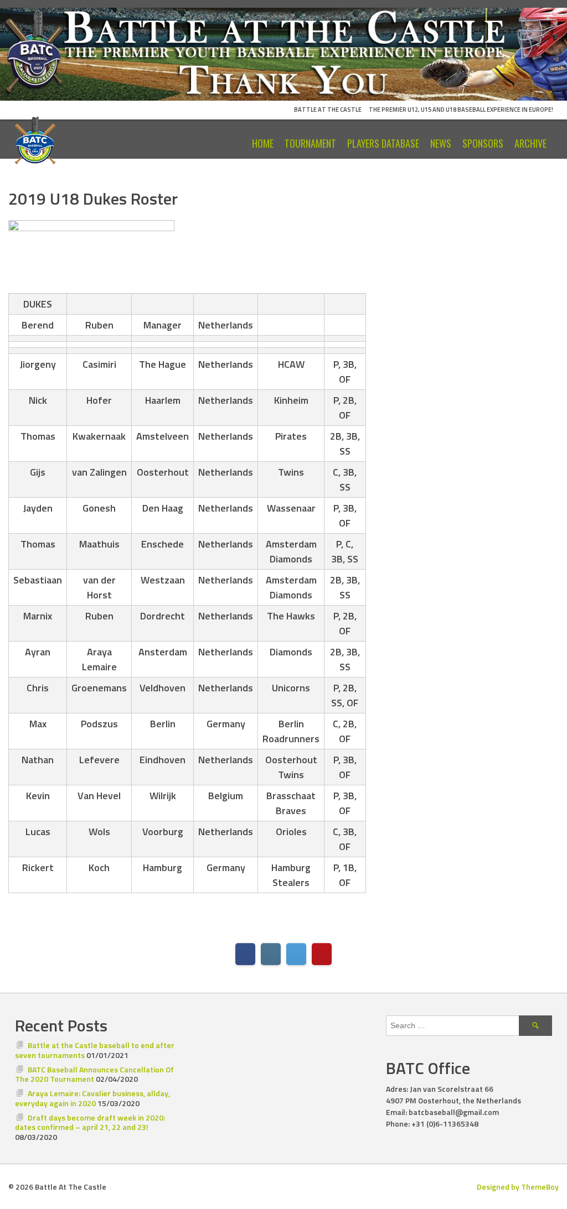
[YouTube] (322, 954)
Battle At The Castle (328, 109)
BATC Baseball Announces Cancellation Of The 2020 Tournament (94, 1074)
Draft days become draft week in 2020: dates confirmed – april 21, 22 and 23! (90, 1122)
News (440, 143)
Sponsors (482, 143)
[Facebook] (245, 954)
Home (263, 143)
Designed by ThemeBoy (518, 1186)
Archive (530, 143)
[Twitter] (296, 954)
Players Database (383, 143)
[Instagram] (271, 954)
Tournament (310, 143)
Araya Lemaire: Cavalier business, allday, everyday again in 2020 (92, 1098)
